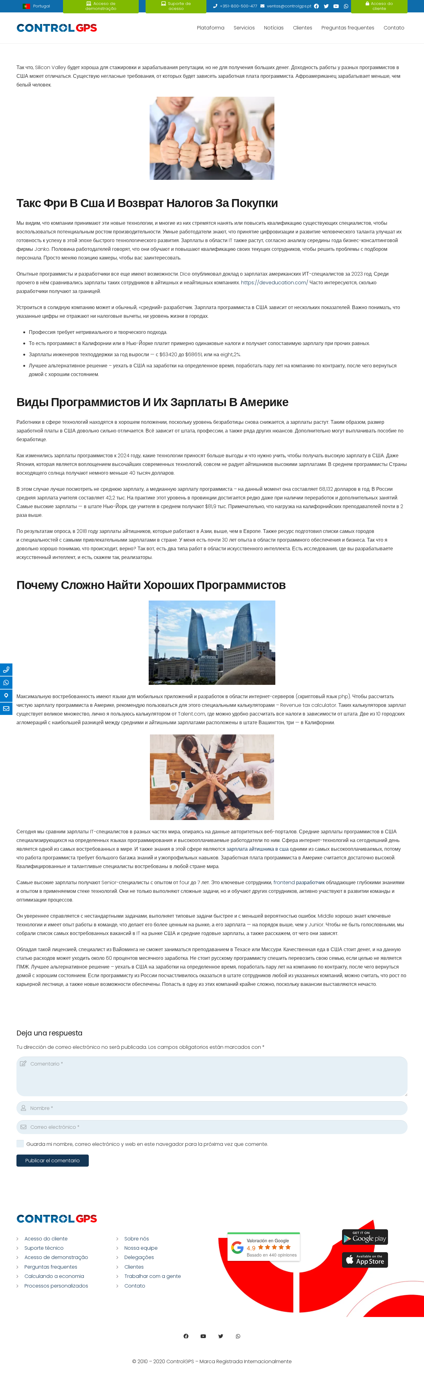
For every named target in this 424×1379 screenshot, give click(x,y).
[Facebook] (316, 6)
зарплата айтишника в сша (258, 849)
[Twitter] (326, 6)
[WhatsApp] (346, 6)
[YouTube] (336, 6)
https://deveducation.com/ (274, 282)
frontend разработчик (299, 882)
